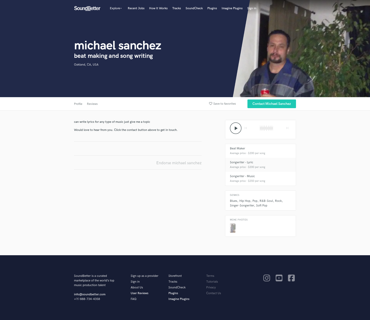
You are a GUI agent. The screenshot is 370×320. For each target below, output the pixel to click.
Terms (210, 276)
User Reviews (139, 293)
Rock (278, 201)
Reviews (92, 104)
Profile (78, 104)
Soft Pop (261, 205)
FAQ (133, 299)
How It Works (158, 8)
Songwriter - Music (242, 176)
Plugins (212, 8)
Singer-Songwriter (242, 205)
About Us (137, 287)
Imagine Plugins (232, 8)
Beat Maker (237, 148)
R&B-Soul (266, 201)
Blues (233, 201)
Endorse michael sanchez (179, 163)
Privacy (211, 287)
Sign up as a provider (144, 276)
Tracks (176, 8)
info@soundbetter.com (89, 294)
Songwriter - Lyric (241, 162)
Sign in (251, 8)
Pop (254, 201)
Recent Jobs (136, 8)
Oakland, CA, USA (86, 65)
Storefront (175, 276)
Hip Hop (244, 201)
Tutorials (212, 282)
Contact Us (213, 293)
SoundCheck (194, 8)
